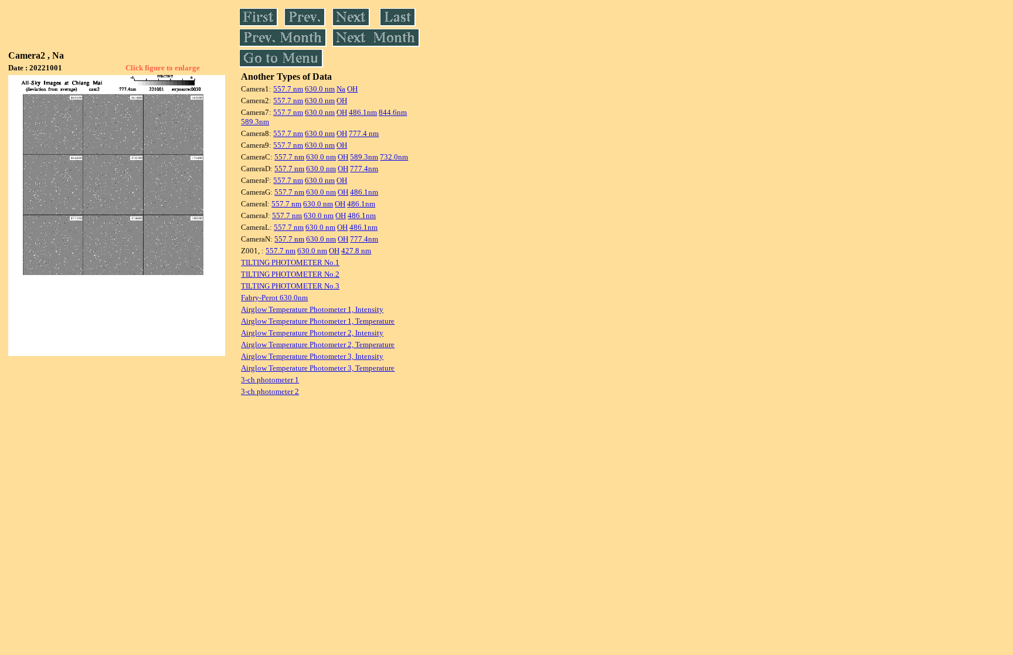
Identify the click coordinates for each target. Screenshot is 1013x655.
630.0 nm (320, 88)
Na (340, 88)
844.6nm (393, 112)
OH (352, 88)
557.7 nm (288, 88)
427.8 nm (356, 250)
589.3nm (255, 121)
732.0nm (394, 156)
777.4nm (364, 168)
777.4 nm (364, 133)
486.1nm (363, 112)
